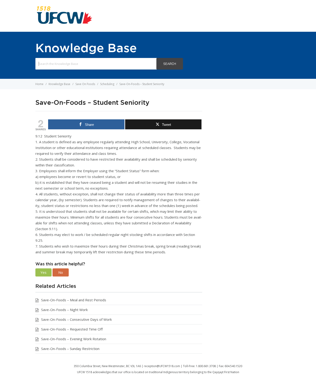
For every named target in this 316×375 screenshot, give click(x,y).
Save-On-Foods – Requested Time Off (72, 329)
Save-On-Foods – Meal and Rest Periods (73, 300)
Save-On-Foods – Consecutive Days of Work (76, 319)
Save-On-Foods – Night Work (64, 309)
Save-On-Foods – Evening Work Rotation (73, 339)
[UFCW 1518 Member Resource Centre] (64, 23)
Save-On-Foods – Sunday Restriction (70, 348)
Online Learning (261, 15)
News (198, 15)
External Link (224, 15)
